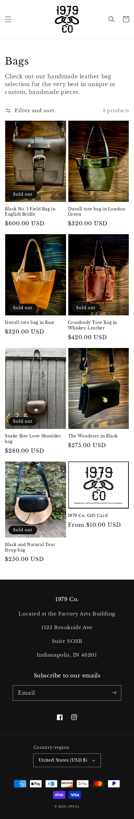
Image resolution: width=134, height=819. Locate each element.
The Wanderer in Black (93, 435)
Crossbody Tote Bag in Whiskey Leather (92, 325)
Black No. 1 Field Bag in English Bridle (30, 211)
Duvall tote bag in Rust (30, 322)
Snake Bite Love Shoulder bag (33, 438)
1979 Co (73, 806)
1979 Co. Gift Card (88, 515)
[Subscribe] (114, 693)
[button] (8, 19)
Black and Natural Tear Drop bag (30, 547)
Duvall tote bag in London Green (96, 211)
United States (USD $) (63, 760)
